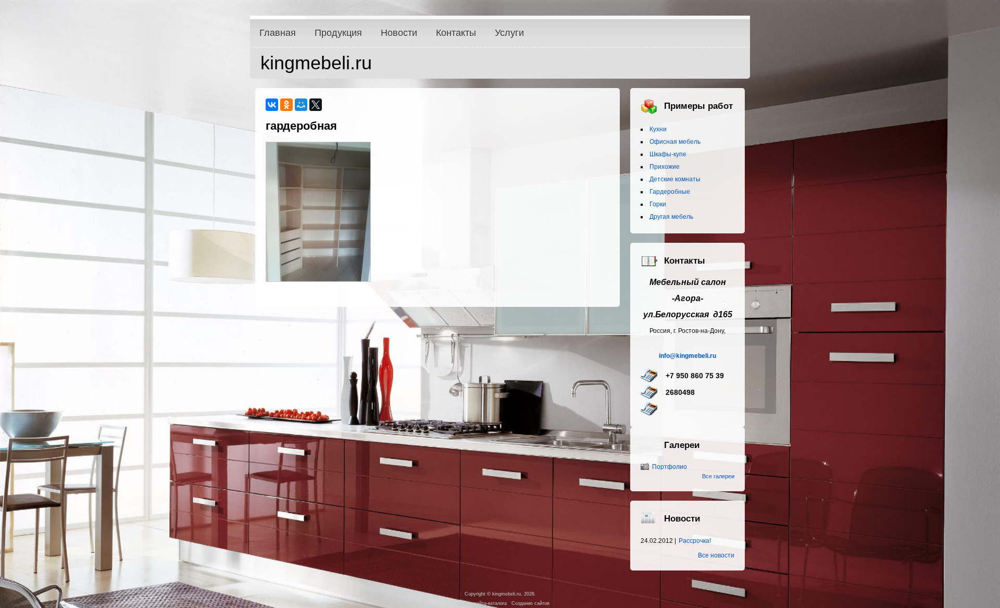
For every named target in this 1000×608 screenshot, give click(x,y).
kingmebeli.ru (316, 62)
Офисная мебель (675, 141)
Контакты (456, 33)
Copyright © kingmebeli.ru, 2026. (500, 594)
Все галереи (718, 476)
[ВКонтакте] (272, 104)
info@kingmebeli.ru (687, 355)
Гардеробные (669, 191)
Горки (657, 204)
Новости (399, 33)
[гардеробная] (318, 279)
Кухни (658, 129)
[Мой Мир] (301, 104)
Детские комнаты (675, 179)
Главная (277, 33)
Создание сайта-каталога (479, 603)
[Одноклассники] (286, 104)
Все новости (716, 555)
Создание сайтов (530, 603)
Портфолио (669, 466)
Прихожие (664, 166)
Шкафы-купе (667, 154)
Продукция (338, 33)
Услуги (509, 33)
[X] (315, 104)
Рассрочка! (695, 540)
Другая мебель (671, 216)
